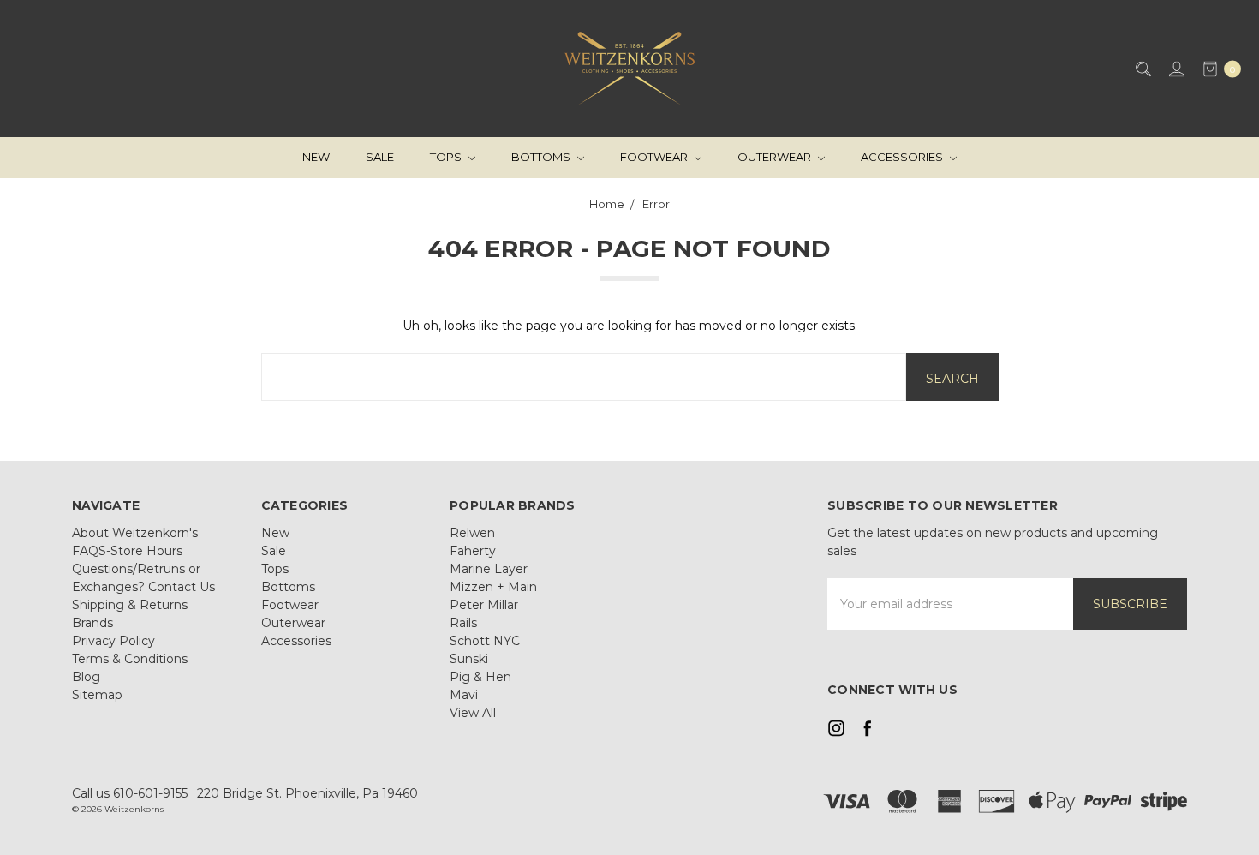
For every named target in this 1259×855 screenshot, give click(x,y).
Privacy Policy (113, 641)
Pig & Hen (480, 677)
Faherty (473, 551)
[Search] (1142, 69)
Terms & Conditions (130, 659)
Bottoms (542, 157)
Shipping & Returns (130, 605)
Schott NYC (485, 641)
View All (473, 712)
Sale (380, 157)
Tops (447, 157)
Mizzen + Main (493, 587)
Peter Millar (484, 605)
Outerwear (775, 157)
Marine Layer (489, 569)
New (316, 157)
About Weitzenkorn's (135, 533)
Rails (463, 623)
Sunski (469, 659)
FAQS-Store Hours (127, 551)
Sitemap (97, 695)
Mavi (464, 695)
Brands (92, 623)
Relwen (472, 533)
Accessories (903, 157)
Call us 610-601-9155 (130, 793)
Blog (86, 677)
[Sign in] (1175, 69)
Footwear (655, 157)
